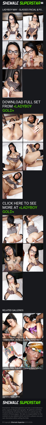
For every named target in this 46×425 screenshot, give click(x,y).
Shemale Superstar (18, 422)
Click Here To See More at (19, 207)
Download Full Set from (21, 106)
